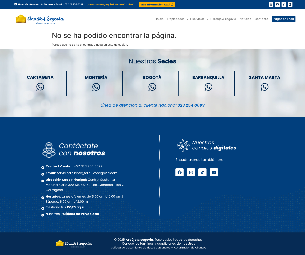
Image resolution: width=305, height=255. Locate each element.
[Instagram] (271, 4)
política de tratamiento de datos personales (140, 247)
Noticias (245, 19)
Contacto (261, 19)
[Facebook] (277, 4)
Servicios (198, 19)
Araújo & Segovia (224, 19)
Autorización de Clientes (190, 247)
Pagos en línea (283, 19)
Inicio (159, 19)
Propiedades (175, 19)
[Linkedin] (290, 4)
